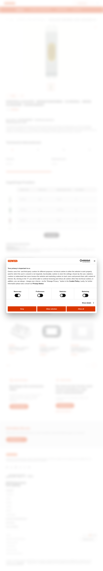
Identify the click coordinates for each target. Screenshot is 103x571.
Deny (22, 309)
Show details (86, 303)
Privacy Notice (38, 283)
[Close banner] (94, 261)
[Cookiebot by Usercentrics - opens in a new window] (81, 260)
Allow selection (51, 309)
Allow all (81, 309)
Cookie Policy (74, 281)
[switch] (40, 295)
